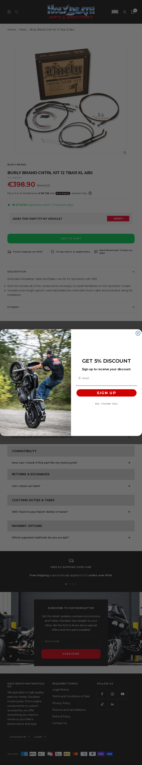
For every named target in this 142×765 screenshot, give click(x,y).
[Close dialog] (138, 333)
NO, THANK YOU (106, 403)
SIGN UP (106, 393)
